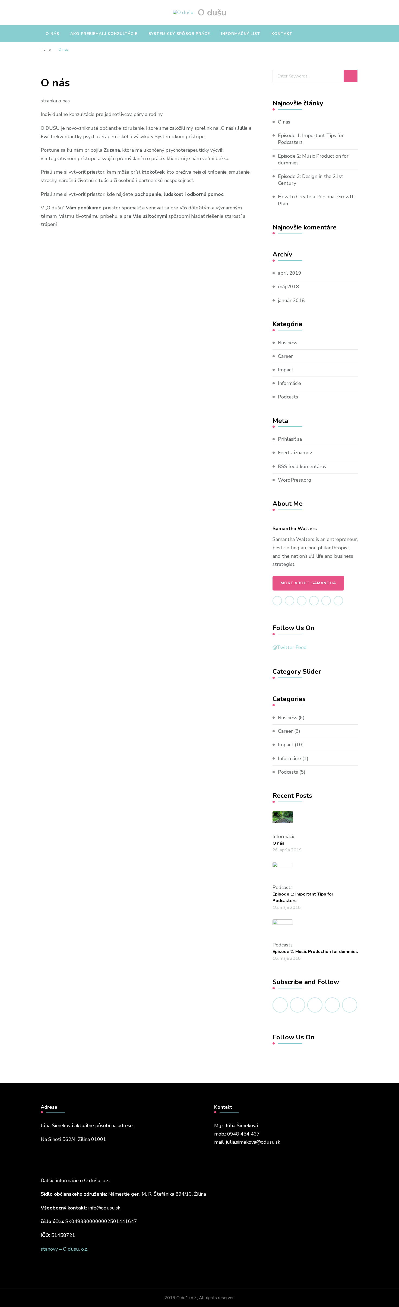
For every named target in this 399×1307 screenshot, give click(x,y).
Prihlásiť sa (290, 439)
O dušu (212, 12)
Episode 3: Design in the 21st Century (310, 179)
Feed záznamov (295, 452)
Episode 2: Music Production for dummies (313, 159)
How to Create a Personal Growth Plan (316, 200)
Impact (285, 370)
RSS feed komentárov (302, 466)
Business (287, 342)
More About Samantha (308, 583)
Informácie (289, 383)
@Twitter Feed (290, 647)
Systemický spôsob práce (179, 33)
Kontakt (282, 33)
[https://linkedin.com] (314, 1005)
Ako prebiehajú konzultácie (103, 33)
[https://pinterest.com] (332, 1005)
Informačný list (240, 33)
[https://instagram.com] (349, 1005)
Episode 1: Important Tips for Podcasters (311, 138)
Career (285, 356)
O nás (52, 33)
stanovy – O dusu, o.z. (64, 1249)
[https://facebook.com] (280, 1005)
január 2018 (291, 300)
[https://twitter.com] (297, 1005)
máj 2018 (288, 286)
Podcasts (288, 397)
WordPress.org (294, 480)
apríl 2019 (289, 273)
